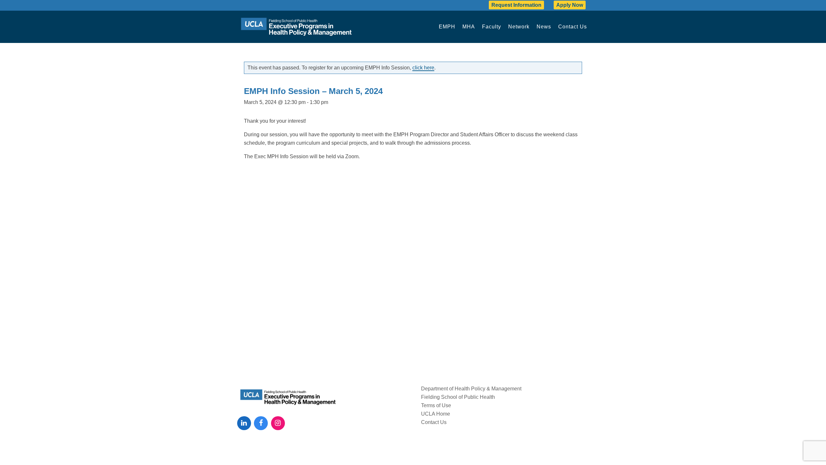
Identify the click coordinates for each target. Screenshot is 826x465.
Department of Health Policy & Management (471, 388)
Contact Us (434, 422)
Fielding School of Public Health (458, 397)
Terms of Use (436, 405)
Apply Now (569, 5)
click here (423, 67)
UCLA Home (435, 414)
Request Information (516, 5)
